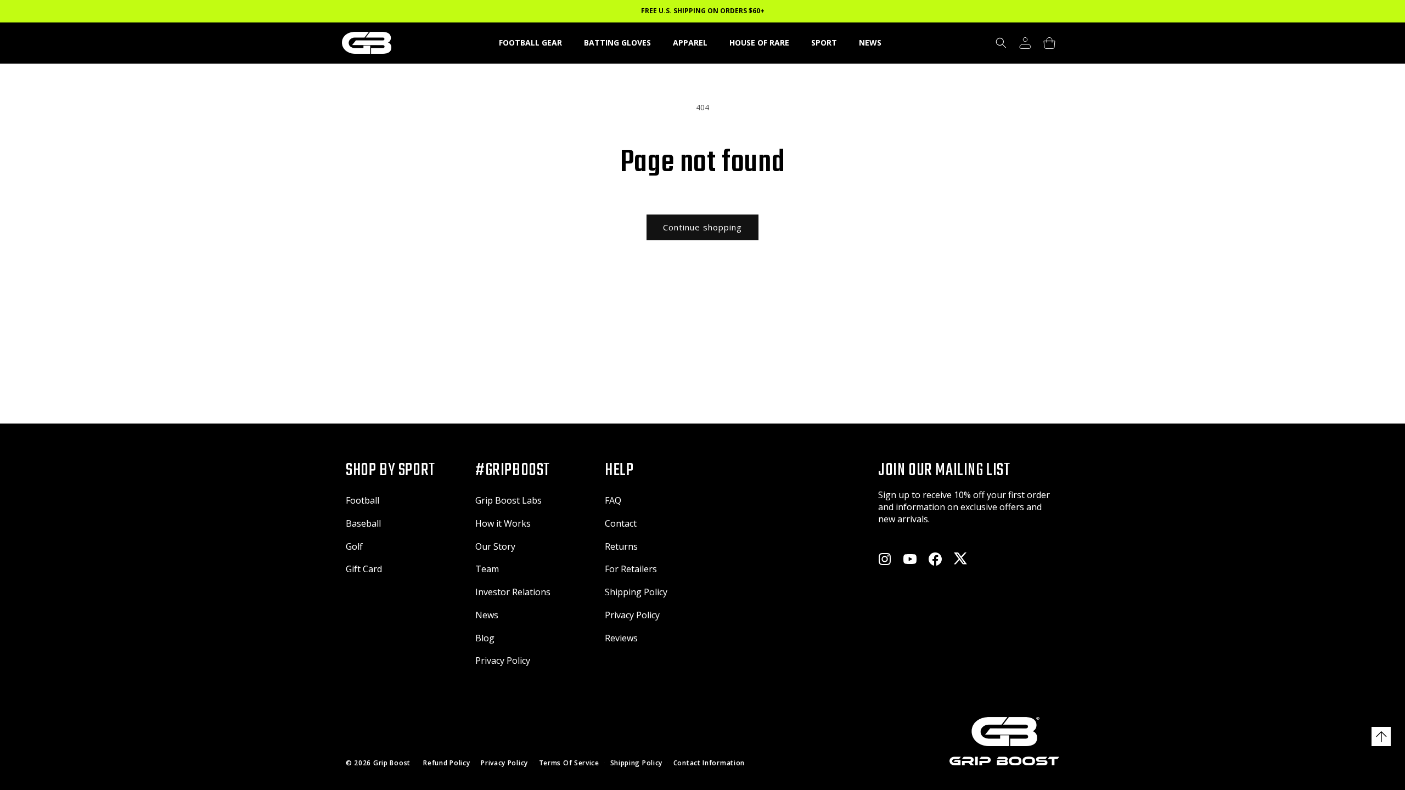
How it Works (503, 523)
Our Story (495, 546)
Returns (621, 546)
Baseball (363, 523)
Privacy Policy (502, 660)
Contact (621, 523)
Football (362, 500)
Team (487, 569)
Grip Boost (392, 763)
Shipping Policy (636, 592)
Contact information (709, 763)
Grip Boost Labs (508, 500)
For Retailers (631, 569)
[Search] (1001, 43)
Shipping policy (636, 763)
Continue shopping (702, 227)
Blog (484, 638)
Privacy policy (504, 763)
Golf (354, 546)
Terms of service (569, 763)
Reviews (621, 638)
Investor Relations (512, 592)
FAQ (613, 500)
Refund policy (446, 763)
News (486, 615)
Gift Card (364, 569)
